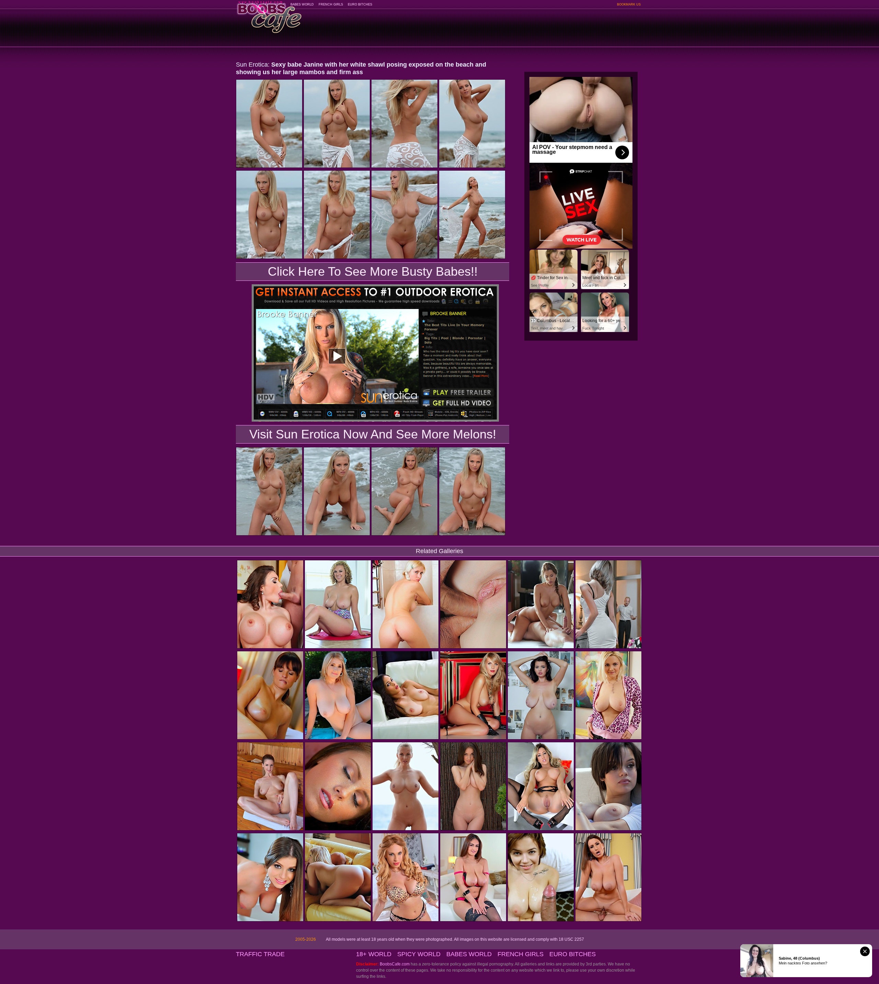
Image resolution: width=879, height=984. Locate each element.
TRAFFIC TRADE (260, 954)
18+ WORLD (373, 954)
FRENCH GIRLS (331, 4)
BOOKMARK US (629, 4)
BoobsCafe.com (395, 964)
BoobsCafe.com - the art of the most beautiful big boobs (269, 14)
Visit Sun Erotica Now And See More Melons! (372, 434)
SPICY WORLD (419, 954)
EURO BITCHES (360, 4)
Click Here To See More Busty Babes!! (373, 271)
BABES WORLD (302, 4)
